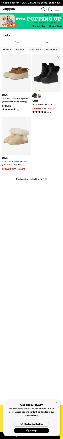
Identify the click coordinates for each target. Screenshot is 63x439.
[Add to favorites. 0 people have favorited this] (28, 56)
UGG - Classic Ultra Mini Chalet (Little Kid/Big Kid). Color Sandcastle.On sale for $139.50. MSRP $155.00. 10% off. (16, 144)
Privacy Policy (31, 415)
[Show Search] (43, 9)
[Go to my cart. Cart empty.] (50, 9)
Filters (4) (18, 42)
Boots (19, 49)
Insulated (50, 49)
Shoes (6, 49)
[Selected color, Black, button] (34, 95)
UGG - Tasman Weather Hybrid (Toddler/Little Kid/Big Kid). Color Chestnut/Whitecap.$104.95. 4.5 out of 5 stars (16, 84)
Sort (47, 42)
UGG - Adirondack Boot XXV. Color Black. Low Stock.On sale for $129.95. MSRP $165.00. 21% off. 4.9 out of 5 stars (46, 84)
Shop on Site (39, 26)
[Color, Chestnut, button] (39, 95)
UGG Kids (34, 49)
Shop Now (54, 2)
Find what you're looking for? (30, 179)
